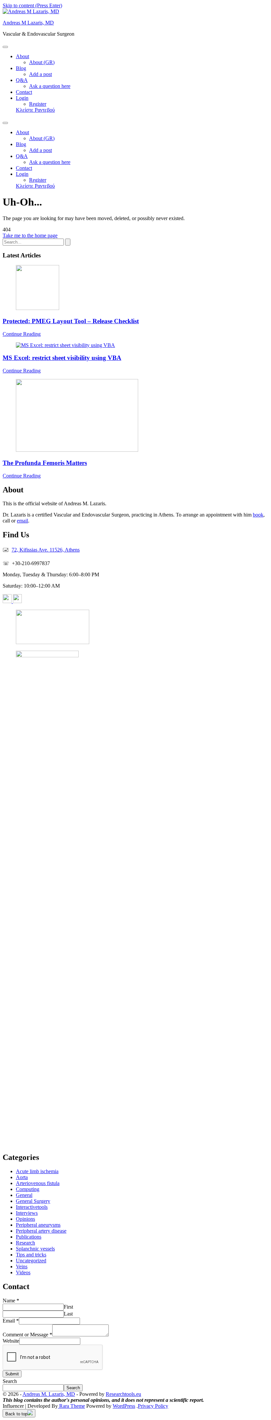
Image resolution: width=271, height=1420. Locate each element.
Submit (12, 1373)
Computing (27, 1189)
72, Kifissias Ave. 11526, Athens (46, 550)
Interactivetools (32, 1207)
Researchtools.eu (123, 1394)
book (258, 515)
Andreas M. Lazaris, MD (48, 1394)
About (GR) (42, 62)
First (68, 1307)
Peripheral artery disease (41, 1231)
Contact (24, 92)
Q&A (22, 80)
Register (37, 104)
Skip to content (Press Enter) (32, 5)
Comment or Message (27, 1334)
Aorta (22, 1177)
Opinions (25, 1219)
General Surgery (33, 1201)
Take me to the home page (30, 235)
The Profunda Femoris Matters (45, 462)
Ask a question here (49, 86)
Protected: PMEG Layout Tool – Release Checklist (71, 321)
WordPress (124, 1406)
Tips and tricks (31, 1254)
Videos (23, 1272)
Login (22, 98)
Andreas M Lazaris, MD (28, 22)
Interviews (27, 1213)
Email (11, 1321)
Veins (21, 1266)
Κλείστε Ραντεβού (35, 110)
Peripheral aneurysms (38, 1225)
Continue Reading (22, 334)
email (22, 520)
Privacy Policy (153, 1406)
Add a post (40, 74)
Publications (28, 1237)
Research (25, 1243)
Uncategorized (31, 1260)
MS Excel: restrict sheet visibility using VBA (62, 357)
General (24, 1195)
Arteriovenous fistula (37, 1183)
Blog (21, 68)
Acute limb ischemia (37, 1171)
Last (68, 1314)
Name (11, 1300)
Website (11, 1341)
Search (10, 1381)
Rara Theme (71, 1406)
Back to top (16, 1413)
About (22, 56)
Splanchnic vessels (35, 1248)
